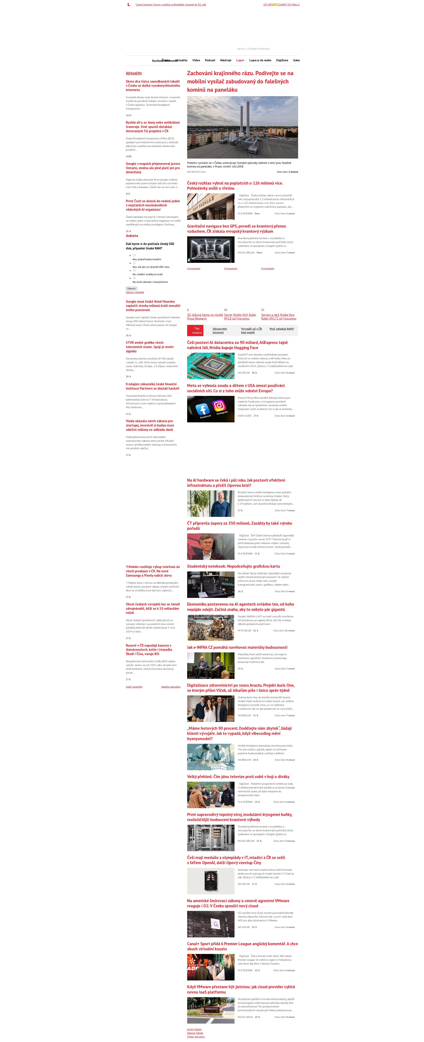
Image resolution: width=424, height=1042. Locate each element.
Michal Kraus (245, 1017)
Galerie (298, 60)
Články (166, 60)
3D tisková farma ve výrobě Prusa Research (205, 316)
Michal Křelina (246, 252)
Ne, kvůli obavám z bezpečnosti (150, 282)
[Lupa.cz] (129, 4)
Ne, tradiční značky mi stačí (147, 274)
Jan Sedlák (193, 171)
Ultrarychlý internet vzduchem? (220, 332)
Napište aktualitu (171, 686)
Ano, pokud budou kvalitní (146, 259)
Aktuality (181, 60)
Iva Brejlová (244, 715)
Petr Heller (244, 630)
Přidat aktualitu (196, 1036)
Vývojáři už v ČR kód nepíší (251, 330)
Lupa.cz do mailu (260, 60)
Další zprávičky (134, 686)
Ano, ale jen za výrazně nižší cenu (150, 266)
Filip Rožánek (245, 213)
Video (196, 60)
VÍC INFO (268, 4)
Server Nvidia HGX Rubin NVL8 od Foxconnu (240, 316)
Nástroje (225, 60)
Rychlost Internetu (155, 61)
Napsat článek (195, 1033)
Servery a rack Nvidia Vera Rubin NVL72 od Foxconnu (278, 316)
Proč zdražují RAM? (282, 329)
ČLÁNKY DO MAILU (288, 4)
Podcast (210, 60)
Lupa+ (240, 60)
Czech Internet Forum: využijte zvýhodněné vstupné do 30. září (171, 4)
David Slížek (245, 415)
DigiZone (282, 60)
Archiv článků (194, 1029)
